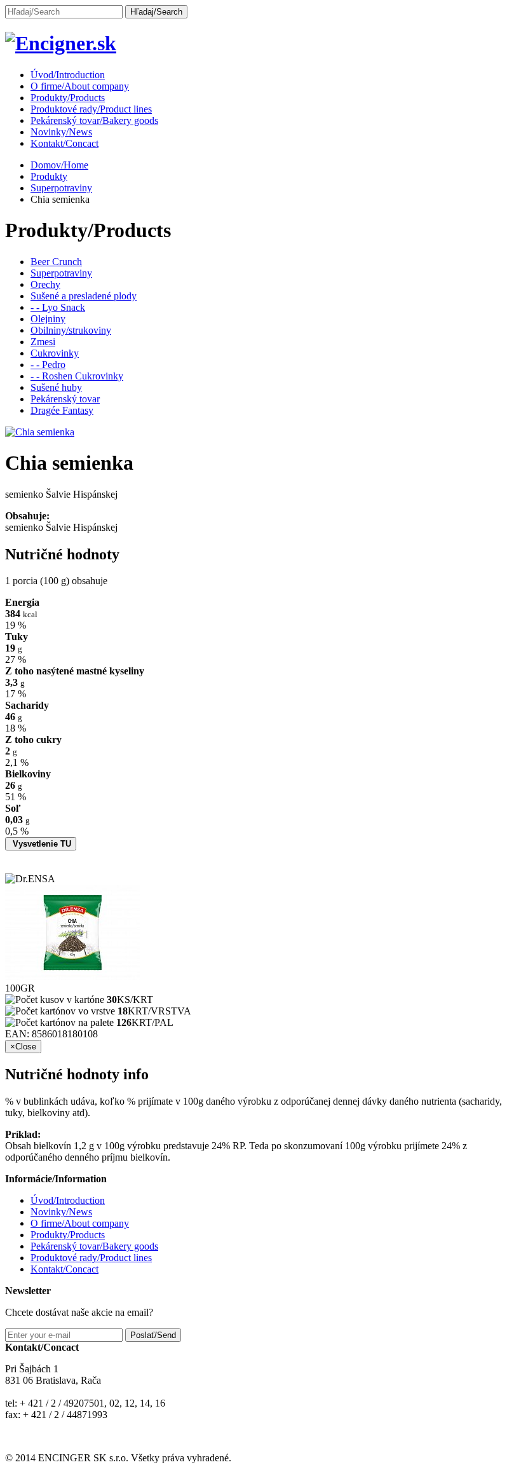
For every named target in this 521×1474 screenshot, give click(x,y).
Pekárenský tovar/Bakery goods (94, 120)
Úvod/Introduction (67, 74)
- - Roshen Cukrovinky (76, 376)
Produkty (48, 176)
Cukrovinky (54, 353)
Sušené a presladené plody (83, 295)
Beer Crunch (56, 261)
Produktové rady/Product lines (91, 109)
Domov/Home (59, 165)
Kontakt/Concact (64, 143)
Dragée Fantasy (61, 410)
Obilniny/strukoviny (70, 330)
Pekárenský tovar (65, 398)
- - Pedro (47, 364)
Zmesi (42, 341)
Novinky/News (61, 131)
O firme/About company (79, 86)
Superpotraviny (61, 187)
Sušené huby (56, 387)
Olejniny (47, 318)
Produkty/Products (67, 97)
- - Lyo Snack (57, 307)
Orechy (45, 284)
